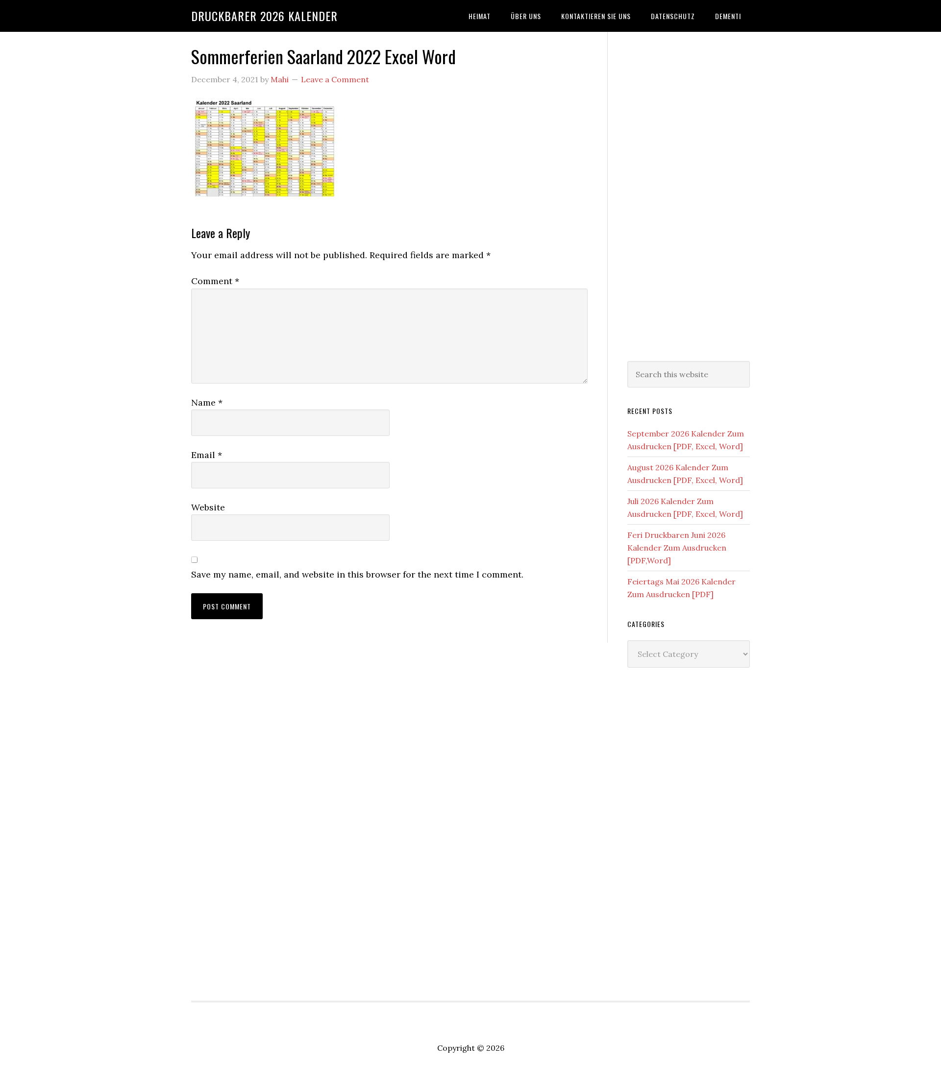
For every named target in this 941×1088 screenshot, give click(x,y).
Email (206, 454)
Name (207, 402)
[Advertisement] (688, 194)
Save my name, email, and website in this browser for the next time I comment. (357, 574)
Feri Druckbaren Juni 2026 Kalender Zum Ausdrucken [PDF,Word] (676, 547)
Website (208, 507)
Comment (215, 281)
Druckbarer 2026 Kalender (264, 15)
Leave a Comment (335, 79)
